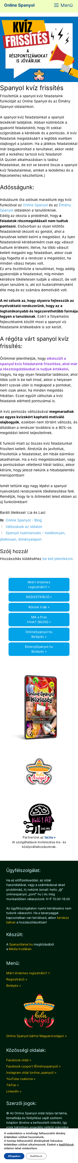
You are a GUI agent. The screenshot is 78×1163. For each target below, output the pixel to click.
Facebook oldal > (18, 1060)
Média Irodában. (20, 949)
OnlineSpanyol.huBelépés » (39, 634)
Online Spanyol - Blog (24, 520)
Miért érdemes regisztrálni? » (39, 584)
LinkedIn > (14, 1091)
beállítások (66, 1145)
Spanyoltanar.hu (21, 944)
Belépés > (13, 986)
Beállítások (36, 1156)
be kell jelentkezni (57, 559)
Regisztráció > (16, 979)
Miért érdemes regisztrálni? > (28, 973)
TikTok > (12, 1085)
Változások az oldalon (24, 527)
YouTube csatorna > (21, 1079)
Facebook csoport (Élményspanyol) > (33, 1066)
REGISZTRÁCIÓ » (39, 597)
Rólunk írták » (39, 607)
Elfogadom (14, 1156)
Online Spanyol (19, 5)
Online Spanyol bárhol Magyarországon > (36, 1036)
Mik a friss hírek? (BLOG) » (39, 619)
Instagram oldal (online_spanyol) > (31, 1073)
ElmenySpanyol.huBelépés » (39, 649)
